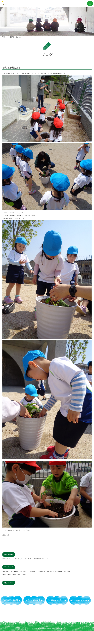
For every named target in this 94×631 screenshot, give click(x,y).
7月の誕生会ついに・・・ (41, 559)
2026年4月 (41, 571)
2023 (19, 574)
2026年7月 (14, 571)
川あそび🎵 (18, 559)
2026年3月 (50, 571)
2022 (24, 574)
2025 (9, 574)
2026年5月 (32, 571)
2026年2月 (59, 571)
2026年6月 (23, 571)
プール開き (27, 559)
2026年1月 (67, 571)
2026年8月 (6, 571)
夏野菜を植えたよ (12, 67)
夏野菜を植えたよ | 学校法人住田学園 (17, 4)
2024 (14, 574)
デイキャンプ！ (7, 559)
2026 (4, 574)
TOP (3, 37)
